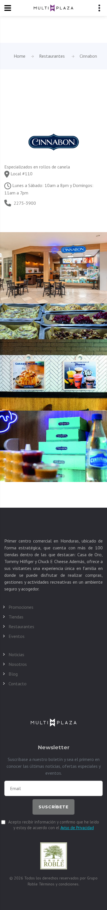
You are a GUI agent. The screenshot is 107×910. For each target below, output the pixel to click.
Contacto (18, 683)
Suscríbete (53, 806)
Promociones (21, 607)
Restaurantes (52, 56)
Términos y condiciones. (59, 884)
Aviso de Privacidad (77, 827)
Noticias (16, 654)
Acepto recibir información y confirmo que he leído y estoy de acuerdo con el (53, 824)
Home (19, 56)
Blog (13, 674)
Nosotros (18, 664)
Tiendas (16, 617)
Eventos (17, 636)
